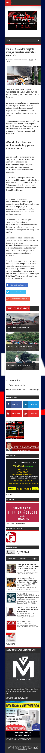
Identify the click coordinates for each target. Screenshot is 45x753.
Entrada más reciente (13, 390)
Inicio (24, 390)
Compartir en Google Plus (20, 299)
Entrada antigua (33, 390)
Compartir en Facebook (19, 285)
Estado (8, 61)
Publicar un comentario (17, 385)
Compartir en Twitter (18, 292)
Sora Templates (20, 746)
